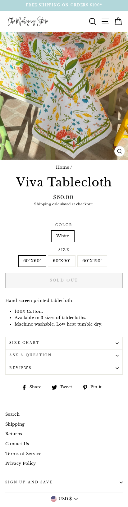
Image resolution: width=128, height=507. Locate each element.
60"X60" (32, 260)
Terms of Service (23, 453)
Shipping (42, 204)
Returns (13, 434)
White (62, 236)
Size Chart (24, 343)
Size (64, 250)
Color (63, 225)
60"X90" (62, 260)
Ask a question (30, 355)
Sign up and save (29, 482)
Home (62, 167)
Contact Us (17, 443)
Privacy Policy (20, 463)
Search (12, 414)
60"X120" (92, 260)
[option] (64, 5)
